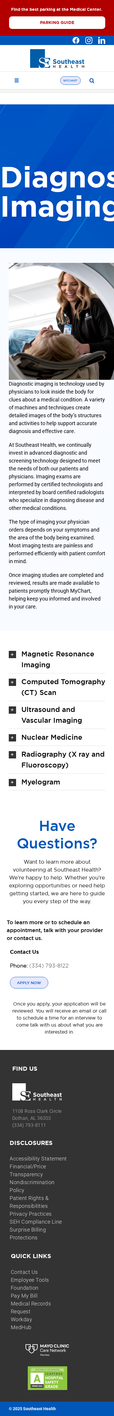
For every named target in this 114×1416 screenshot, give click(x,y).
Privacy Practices (31, 1214)
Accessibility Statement (38, 1158)
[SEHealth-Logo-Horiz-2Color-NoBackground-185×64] (57, 52)
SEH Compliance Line (36, 1222)
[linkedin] (101, 40)
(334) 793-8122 (49, 965)
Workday (21, 1319)
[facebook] (76, 40)
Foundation (25, 1288)
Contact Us (24, 1272)
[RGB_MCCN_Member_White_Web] (47, 1345)
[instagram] (88, 40)
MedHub (21, 1327)
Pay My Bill (24, 1296)
